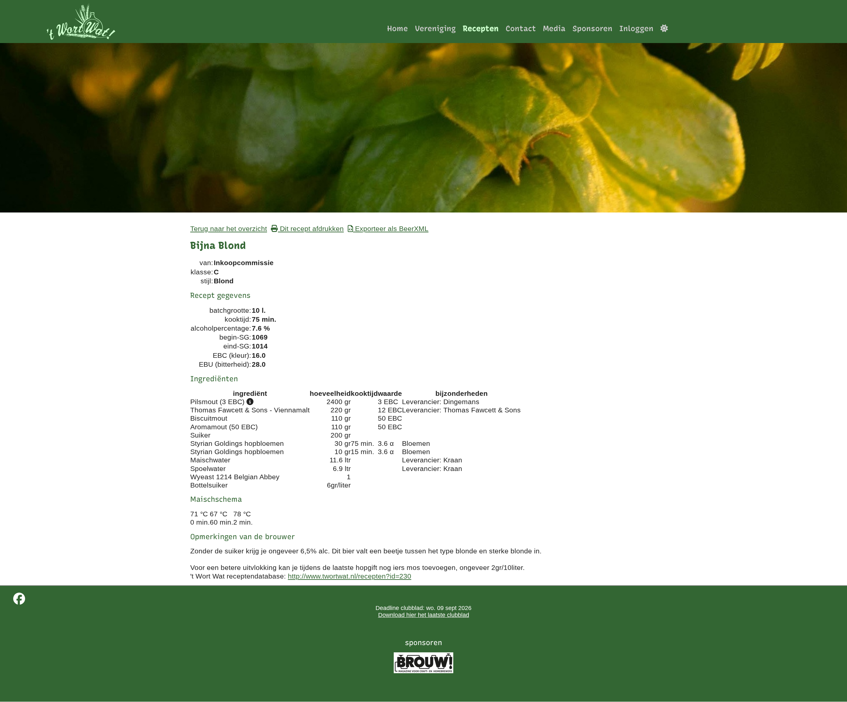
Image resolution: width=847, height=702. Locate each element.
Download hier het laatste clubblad (423, 615)
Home (397, 28)
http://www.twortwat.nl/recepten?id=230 (349, 576)
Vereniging (435, 28)
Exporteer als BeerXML (390, 228)
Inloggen (636, 28)
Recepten (481, 28)
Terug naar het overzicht (228, 228)
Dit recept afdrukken (311, 228)
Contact (521, 28)
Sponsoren (592, 28)
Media (554, 28)
